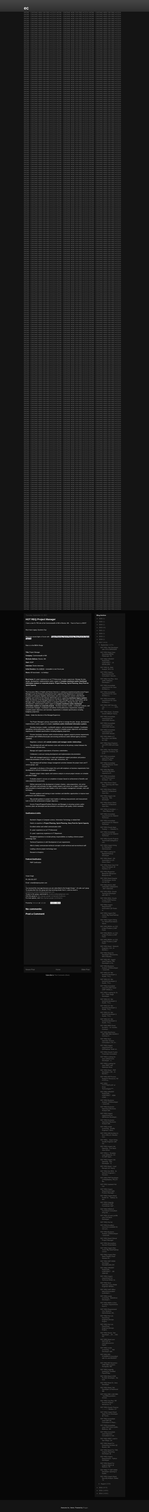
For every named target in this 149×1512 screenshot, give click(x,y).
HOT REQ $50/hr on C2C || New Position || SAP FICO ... (109, 941)
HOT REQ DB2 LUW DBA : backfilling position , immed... (109, 1396)
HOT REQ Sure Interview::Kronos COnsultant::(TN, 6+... (108, 1040)
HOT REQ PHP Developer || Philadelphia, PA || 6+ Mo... (109, 1179)
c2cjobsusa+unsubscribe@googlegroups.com (40, 892)
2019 (101, 636)
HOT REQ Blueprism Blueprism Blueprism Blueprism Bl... (108, 873)
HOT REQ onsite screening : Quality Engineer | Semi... (107, 1128)
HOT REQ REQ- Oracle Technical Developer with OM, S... (108, 893)
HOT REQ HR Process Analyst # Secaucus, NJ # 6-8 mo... (109, 1078)
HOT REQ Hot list (106, 1222)
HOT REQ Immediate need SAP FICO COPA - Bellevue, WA (109, 1427)
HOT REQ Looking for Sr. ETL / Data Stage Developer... (109, 994)
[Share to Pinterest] (59, 903)
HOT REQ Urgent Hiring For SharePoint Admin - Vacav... (109, 921)
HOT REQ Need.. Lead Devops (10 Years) (108, 1167)
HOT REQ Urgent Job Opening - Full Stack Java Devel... (108, 1148)
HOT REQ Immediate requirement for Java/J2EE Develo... (108, 718)
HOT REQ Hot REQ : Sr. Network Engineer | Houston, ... (108, 1173)
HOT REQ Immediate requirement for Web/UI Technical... (109, 816)
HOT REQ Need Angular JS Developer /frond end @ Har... (108, 880)
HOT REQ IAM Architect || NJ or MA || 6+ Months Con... (109, 1135)
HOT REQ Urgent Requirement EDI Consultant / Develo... (108, 674)
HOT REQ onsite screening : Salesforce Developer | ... (108, 1298)
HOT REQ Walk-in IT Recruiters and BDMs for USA (108, 738)
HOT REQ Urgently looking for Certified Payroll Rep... (107, 1371)
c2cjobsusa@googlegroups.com (58, 894)
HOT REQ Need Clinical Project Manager (108, 1239)
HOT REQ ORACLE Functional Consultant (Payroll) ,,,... (108, 1211)
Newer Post (30, 969)
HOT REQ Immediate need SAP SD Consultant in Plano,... (108, 1420)
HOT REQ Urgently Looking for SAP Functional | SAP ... (107, 1204)
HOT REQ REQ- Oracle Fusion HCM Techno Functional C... (108, 900)
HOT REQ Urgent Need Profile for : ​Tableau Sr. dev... (109, 1197)
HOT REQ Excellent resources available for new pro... (109, 1227)
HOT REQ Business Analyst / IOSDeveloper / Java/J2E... (109, 968)
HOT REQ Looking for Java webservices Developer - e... (108, 1058)
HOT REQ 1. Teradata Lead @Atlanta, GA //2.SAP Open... (108, 1155)
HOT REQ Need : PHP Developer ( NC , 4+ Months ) (108, 1072)
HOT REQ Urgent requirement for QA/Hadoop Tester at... (109, 1047)
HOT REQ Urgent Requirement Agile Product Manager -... (108, 1191)
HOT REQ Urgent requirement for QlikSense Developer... (109, 1115)
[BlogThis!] (53, 903)
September (105, 645)
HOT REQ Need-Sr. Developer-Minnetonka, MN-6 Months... (109, 954)
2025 (101, 622)
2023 (101, 627)
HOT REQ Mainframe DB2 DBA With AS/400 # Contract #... (109, 1034)
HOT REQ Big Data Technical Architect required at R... (107, 771)
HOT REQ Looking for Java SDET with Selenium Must (108, 1065)
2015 (101, 1490)
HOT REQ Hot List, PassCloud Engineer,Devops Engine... (107, 1318)
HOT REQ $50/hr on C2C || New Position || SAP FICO (109, 928)
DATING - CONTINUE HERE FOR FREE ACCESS (40, 12)
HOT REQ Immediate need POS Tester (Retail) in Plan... (107, 758)
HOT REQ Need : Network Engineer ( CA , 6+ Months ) (109, 948)
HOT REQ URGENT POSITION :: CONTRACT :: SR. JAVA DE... (107, 1270)
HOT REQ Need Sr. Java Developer (108, 1383)
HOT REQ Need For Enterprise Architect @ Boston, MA (108, 1445)
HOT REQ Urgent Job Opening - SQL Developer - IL (107, 1161)
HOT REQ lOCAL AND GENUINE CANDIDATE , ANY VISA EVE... (109, 886)
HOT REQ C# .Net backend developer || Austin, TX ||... (108, 974)
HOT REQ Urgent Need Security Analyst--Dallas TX (109, 1478)
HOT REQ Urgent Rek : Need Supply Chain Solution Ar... (108, 1256)
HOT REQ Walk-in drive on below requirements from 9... (109, 1304)
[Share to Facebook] (57, 903)
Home (58, 969)
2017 (101, 642)
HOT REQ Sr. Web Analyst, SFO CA (107, 668)
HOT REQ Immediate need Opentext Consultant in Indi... (107, 1434)
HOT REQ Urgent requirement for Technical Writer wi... (108, 1278)
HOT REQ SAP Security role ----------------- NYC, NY (109, 707)
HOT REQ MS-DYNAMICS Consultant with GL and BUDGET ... (109, 1357)
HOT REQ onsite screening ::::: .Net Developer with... (107, 1349)
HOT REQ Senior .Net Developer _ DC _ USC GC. (109, 1334)
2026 (101, 618)
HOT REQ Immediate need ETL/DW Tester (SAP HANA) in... (108, 987)
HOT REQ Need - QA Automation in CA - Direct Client (107, 860)
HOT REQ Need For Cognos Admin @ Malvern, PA (107, 1465)
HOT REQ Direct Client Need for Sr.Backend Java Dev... (108, 791)
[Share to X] (55, 903)
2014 (101, 1493)
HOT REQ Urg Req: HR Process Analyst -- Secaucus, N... (108, 1402)
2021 (101, 630)
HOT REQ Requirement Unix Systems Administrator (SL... (108, 1311)
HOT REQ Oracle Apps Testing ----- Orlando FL (109, 828)
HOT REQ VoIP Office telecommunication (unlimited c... (107, 1291)
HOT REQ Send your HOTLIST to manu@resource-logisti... (107, 1342)
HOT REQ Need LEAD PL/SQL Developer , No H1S (109, 1378)
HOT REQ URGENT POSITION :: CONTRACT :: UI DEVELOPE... (107, 661)
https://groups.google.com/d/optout (51, 898)
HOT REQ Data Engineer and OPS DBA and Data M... (109, 745)
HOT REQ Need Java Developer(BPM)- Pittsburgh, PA (107, 654)
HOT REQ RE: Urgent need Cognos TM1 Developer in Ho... (107, 961)
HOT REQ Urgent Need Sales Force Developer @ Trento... (109, 1414)
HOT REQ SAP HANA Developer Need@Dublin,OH (107, 1263)
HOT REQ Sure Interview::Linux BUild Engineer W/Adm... (108, 1284)
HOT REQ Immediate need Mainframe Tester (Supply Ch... (109, 765)
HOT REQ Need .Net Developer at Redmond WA (109, 1389)
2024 (101, 624)
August (103, 1484)
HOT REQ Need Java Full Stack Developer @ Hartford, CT (109, 867)
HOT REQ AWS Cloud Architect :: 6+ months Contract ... (108, 1027)
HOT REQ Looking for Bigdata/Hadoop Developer (108, 853)
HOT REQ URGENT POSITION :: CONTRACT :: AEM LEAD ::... (107, 1094)
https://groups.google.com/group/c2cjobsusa (51, 896)
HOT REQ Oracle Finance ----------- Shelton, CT (109, 1408)
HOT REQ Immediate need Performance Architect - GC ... (107, 778)
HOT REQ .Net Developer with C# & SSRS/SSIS (109, 648)
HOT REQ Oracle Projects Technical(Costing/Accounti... (109, 840)
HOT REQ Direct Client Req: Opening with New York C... (109, 784)
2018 (101, 639)
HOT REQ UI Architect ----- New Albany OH (109, 810)
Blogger (85, 1508)
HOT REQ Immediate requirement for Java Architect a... (108, 687)
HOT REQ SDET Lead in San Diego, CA (108, 1439)
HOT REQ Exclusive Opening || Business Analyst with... (108, 1108)
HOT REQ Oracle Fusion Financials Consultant (108, 1053)
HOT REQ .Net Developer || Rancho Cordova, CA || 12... (109, 751)
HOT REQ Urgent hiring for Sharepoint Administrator (108, 847)
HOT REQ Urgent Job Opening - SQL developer (107, 798)
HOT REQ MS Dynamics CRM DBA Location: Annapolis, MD (108, 1364)
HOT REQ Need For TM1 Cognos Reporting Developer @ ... (109, 1452)
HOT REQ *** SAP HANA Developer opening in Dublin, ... (108, 1471)
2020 (101, 633)
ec (26, 8)
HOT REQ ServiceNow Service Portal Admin (108, 1244)
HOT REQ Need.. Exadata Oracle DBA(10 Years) (109, 713)
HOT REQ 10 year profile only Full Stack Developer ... (109, 1217)
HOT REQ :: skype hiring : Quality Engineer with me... (109, 1141)
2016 (101, 1487)
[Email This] (51, 903)
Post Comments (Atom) (62, 975)
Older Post (85, 969)
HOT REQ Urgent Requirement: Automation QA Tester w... (108, 907)
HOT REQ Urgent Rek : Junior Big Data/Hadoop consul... (109, 915)
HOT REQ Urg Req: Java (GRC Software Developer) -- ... (109, 680)
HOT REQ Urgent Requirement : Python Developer (108, 1458)
